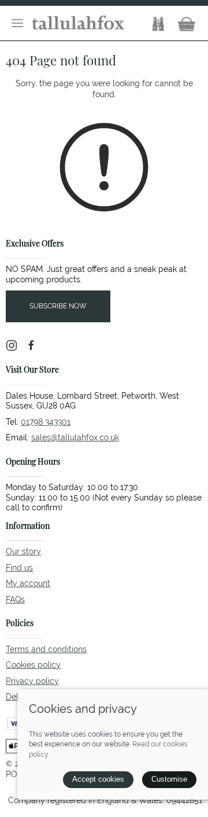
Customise (169, 779)
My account (28, 583)
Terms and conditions (46, 649)
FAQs (15, 599)
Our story (23, 551)
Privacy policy (32, 681)
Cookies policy (33, 664)
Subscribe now (58, 306)
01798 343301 (45, 421)
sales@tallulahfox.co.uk (75, 437)
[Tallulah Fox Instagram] (11, 345)
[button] (17, 23)
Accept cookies (98, 779)
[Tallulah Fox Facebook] (31, 345)
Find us (19, 567)
